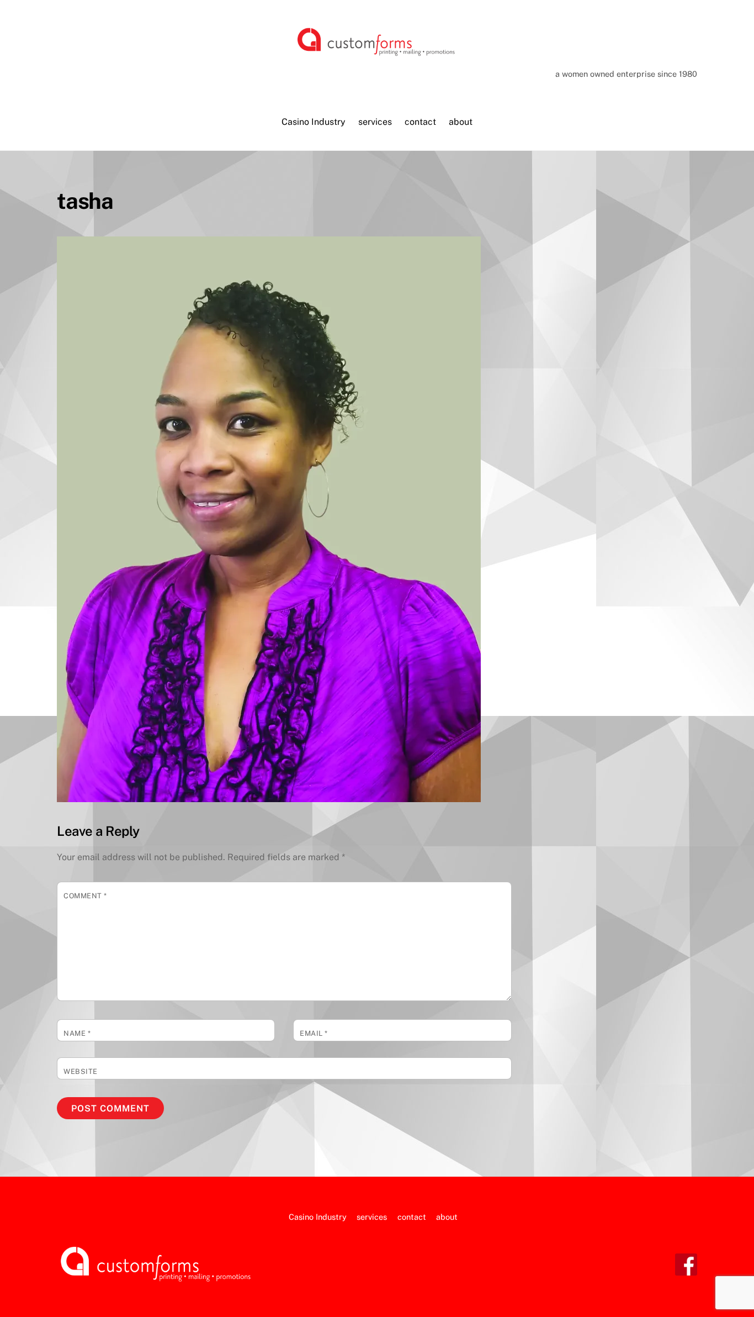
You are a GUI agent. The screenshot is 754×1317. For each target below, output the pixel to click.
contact (420, 122)
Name (77, 1033)
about (460, 122)
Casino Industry (314, 122)
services (375, 122)
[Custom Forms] (377, 53)
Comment (85, 896)
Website (80, 1071)
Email (314, 1033)
